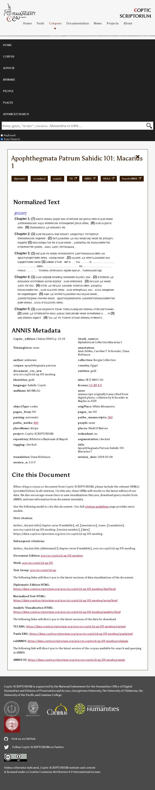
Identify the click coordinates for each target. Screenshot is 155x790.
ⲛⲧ (43, 302)
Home (27, 23)
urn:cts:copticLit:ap (43, 570)
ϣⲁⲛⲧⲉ (61, 298)
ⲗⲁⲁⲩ (84, 289)
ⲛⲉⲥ (64, 253)
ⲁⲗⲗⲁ (98, 289)
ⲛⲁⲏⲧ (65, 234)
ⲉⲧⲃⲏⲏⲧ (96, 317)
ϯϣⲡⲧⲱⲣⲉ (33, 257)
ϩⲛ (54, 219)
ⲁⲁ (70, 246)
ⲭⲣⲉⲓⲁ (45, 270)
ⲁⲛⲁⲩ (48, 246)
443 (36, 423)
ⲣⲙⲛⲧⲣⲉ (29, 246)
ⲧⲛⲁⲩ (80, 234)
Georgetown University (86, 690)
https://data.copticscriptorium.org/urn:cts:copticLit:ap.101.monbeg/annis (76, 660)
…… (103, 266)
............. (97, 262)
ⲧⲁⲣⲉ (85, 270)
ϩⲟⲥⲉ (58, 281)
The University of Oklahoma (119, 690)
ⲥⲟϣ (41, 242)
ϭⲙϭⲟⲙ (42, 298)
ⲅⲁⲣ (49, 242)
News (98, 23)
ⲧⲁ (58, 262)
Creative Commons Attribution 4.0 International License (64, 772)
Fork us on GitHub (23, 739)
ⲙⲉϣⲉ (105, 289)
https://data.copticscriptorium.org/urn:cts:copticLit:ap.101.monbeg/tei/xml (76, 626)
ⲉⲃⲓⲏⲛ (40, 281)
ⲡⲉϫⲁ (56, 285)
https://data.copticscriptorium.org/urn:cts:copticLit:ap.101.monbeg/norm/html (65, 600)
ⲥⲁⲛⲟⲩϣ (95, 270)
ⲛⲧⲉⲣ (37, 313)
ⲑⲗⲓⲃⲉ (75, 313)
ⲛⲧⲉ (68, 219)
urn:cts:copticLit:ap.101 (37, 563)
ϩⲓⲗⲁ (99, 285)
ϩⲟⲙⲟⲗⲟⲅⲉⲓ (74, 298)
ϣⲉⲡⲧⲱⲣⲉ (27, 262)
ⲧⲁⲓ (78, 262)
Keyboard (9, 135)
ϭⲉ (47, 253)
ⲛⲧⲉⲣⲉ (102, 277)
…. (74, 266)
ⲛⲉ (80, 219)
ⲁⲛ (103, 253)
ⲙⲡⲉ (72, 281)
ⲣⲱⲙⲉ (97, 313)
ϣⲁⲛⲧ (21, 257)
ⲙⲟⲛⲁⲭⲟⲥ (31, 223)
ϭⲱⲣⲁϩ (58, 277)
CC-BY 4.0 (95, 385)
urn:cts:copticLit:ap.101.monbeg (62, 555)
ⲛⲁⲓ (53, 313)
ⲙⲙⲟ (109, 219)
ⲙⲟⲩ (58, 227)
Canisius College (51, 695)
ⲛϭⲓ (60, 253)
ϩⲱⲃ (68, 270)
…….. (50, 266)
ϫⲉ (19, 223)
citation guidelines (97, 506)
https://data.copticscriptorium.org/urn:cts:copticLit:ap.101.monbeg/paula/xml (81, 634)
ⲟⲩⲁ (51, 234)
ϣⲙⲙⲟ (41, 238)
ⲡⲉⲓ (23, 223)
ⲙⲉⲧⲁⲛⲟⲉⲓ (107, 309)
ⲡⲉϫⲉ (45, 234)
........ (33, 266)
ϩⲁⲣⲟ (38, 246)
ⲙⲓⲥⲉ (26, 281)
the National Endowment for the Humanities (82, 686)
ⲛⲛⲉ (67, 313)
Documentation (77, 23)
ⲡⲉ (63, 227)
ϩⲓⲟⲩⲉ (87, 219)
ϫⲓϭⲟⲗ (53, 289)
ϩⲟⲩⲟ (76, 270)
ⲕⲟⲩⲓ (42, 227)
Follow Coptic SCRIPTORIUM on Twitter (38, 747)
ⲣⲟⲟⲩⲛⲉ (53, 223)
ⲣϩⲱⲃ (48, 277)
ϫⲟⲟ (76, 257)
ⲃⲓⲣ (66, 262)
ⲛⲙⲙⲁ (47, 219)
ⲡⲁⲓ (84, 242)
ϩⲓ (104, 238)
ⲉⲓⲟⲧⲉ (70, 253)
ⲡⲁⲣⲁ (33, 227)
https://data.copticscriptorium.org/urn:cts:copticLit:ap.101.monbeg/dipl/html (64, 589)
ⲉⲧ (55, 238)
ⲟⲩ (57, 246)
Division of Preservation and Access (47, 690)
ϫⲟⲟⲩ (81, 277)
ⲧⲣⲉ (97, 309)
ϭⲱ (50, 281)
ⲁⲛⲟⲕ (68, 285)
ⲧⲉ (40, 270)
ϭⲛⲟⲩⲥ (22, 270)
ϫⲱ (103, 219)
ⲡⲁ (81, 266)
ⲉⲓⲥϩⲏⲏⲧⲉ (48, 309)
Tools (40, 23)
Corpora (55, 23)
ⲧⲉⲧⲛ (88, 234)
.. (48, 257)
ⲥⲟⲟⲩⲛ (79, 285)
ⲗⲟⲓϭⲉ (67, 317)
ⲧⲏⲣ (65, 309)
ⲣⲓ (61, 262)
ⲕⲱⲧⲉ (39, 219)
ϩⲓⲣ (58, 219)
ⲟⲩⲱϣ (74, 309)
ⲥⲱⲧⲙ (45, 313)
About (128, 23)
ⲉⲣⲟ (94, 219)
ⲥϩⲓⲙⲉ (33, 298)
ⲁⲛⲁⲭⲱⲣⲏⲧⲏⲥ (101, 242)
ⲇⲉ (47, 227)
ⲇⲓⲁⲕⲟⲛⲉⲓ (63, 238)
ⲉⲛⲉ (79, 242)
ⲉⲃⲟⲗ (98, 253)
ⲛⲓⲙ (63, 219)
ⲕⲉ (37, 227)
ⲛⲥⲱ (94, 238)
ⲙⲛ (65, 277)
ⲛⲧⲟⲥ (44, 285)
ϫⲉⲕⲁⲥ (60, 313)
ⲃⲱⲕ (51, 262)
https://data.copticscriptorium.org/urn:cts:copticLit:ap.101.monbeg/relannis (78, 641)
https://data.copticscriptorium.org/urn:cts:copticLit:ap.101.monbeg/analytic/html (66, 612)
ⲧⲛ (82, 253)
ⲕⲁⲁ (89, 253)
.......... (85, 262)
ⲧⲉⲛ (63, 223)
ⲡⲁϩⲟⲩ (109, 238)
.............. (109, 262)
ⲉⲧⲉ (20, 246)
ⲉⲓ (108, 277)
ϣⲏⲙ (33, 294)
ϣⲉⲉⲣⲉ (70, 223)
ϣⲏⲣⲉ (26, 294)
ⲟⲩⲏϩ (87, 238)
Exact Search (12, 139)
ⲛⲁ (54, 227)
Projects (113, 23)
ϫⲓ (42, 223)
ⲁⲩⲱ (98, 223)
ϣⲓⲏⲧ (37, 317)
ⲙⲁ (91, 309)
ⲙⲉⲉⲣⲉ (71, 277)
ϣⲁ (75, 234)
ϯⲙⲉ (75, 219)
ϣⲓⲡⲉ (24, 242)
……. (68, 266)
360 (110, 417)
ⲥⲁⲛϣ (53, 257)
